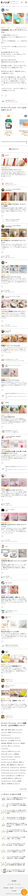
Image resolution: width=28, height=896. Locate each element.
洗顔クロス (15, 762)
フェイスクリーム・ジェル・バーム (9, 772)
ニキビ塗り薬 (4, 778)
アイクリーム (18, 740)
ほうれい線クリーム (10, 775)
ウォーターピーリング (6, 781)
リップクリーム (16, 745)
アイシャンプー (16, 743)
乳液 (6, 729)
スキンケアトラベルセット (7, 756)
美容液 (9, 729)
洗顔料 (9, 732)
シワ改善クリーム (20, 775)
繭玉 (8, 764)
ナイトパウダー (18, 729)
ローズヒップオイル (14, 770)
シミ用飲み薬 (16, 754)
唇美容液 (23, 743)
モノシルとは (17, 884)
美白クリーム (21, 764)
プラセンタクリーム (14, 767)
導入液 (13, 729)
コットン (10, 754)
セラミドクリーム (5, 767)
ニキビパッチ (17, 756)
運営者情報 (6, 887)
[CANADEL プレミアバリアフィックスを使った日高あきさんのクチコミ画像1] (6, 18)
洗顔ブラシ (3, 764)
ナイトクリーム (21, 772)
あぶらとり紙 (4, 754)
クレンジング (4, 732)
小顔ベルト (3, 783)
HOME (14, 881)
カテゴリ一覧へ (23, 789)
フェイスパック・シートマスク (8, 759)
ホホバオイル (23, 767)
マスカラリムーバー (5, 735)
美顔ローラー (11, 778)
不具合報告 (14, 890)
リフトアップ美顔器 (16, 781)
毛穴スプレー (4, 740)
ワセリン (3, 775)
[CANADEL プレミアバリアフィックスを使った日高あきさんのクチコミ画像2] (18, 18)
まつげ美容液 (11, 740)
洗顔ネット (21, 762)
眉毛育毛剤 (9, 743)
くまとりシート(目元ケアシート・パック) (10, 751)
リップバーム (4, 745)
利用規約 (12, 887)
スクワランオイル (5, 770)
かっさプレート (16, 783)
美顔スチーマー (18, 778)
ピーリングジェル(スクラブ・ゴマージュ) (10, 737)
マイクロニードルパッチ (6, 762)
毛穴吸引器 (9, 783)
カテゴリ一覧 (10, 884)
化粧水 (2, 729)
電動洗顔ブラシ (13, 764)
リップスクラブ (4, 748)
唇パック (10, 745)
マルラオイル (23, 770)
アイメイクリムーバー (17, 732)
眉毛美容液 (3, 743)
